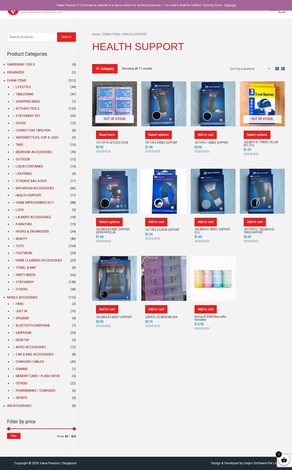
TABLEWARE (25, 94)
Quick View (114, 122)
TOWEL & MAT (26, 268)
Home (96, 34)
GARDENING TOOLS (21, 64)
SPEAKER (22, 318)
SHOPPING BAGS (28, 101)
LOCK (20, 210)
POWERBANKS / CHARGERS (35, 390)
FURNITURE (24, 224)
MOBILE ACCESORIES (22, 297)
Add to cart (206, 135)
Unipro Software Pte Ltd (261, 463)
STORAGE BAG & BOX (31, 181)
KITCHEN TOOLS (27, 108)
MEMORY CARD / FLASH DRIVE (38, 376)
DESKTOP (22, 340)
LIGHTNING (24, 174)
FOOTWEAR (24, 253)
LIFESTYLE (23, 87)
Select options (158, 135)
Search (66, 37)
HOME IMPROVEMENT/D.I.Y (35, 202)
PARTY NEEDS (25, 275)
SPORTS (21, 398)
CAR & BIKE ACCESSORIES (35, 354)
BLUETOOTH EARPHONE (33, 325)
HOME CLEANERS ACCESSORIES (39, 260)
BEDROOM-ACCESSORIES (34, 152)
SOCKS (21, 123)
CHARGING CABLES (30, 362)
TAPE (19, 145)
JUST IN (21, 311)
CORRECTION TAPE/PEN (33, 130)
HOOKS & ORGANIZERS (32, 231)
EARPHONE (24, 333)
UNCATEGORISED (19, 406)
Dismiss (230, 5)
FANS (20, 304)
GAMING (22, 369)
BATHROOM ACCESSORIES (35, 188)
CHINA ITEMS (16, 80)
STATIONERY (25, 282)
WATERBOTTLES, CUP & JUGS (37, 137)
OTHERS (22, 289)
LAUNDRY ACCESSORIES (33, 217)
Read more (107, 135)
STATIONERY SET (28, 116)
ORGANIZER (15, 72)
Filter (14, 435)
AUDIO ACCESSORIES (31, 347)
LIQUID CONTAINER (29, 166)
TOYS (20, 246)
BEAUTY (21, 239)
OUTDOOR (23, 159)
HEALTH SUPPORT (28, 195)
